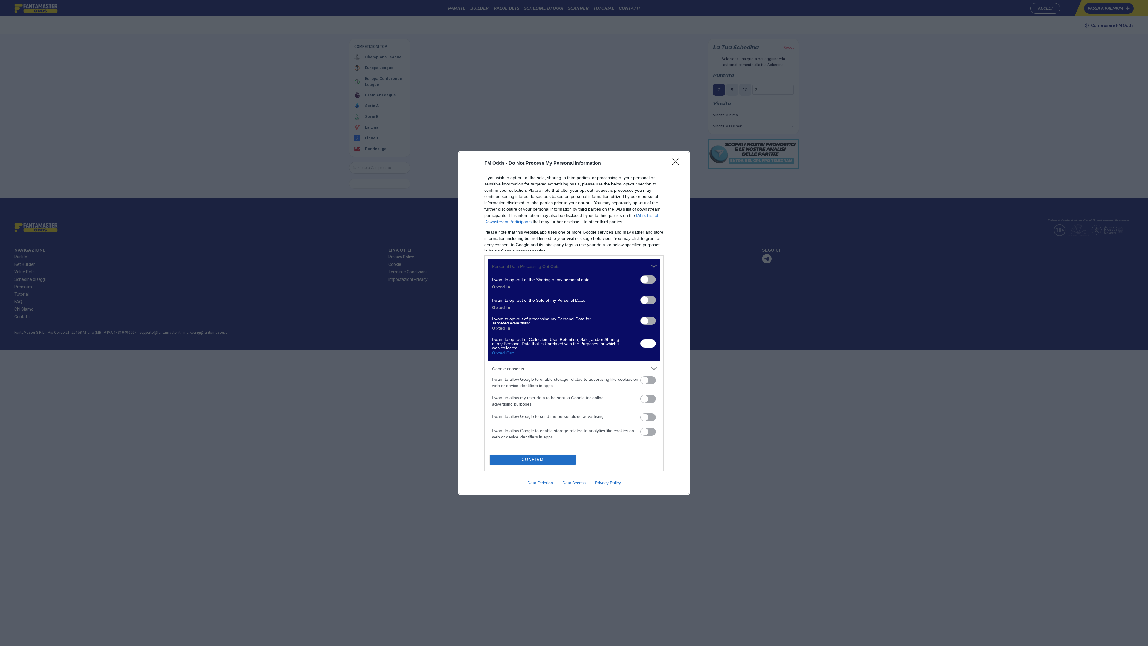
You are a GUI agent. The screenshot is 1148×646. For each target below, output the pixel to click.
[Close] (677, 163)
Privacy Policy (608, 482)
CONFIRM (533, 459)
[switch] (648, 279)
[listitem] (574, 266)
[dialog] (574, 323)
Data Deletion (540, 482)
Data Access (574, 482)
